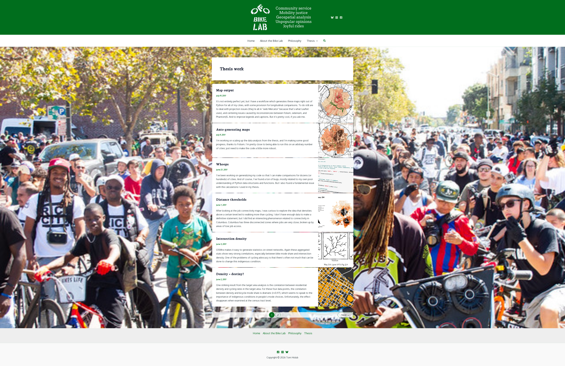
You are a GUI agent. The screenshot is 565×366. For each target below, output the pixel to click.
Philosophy (294, 333)
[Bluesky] (332, 17)
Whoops (222, 164)
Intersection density (231, 238)
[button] (316, 41)
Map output (225, 90)
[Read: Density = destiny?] (335, 286)
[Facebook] (341, 17)
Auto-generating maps (233, 129)
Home (256, 333)
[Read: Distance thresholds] (335, 212)
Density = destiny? (230, 273)
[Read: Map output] (335, 103)
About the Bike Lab (274, 333)
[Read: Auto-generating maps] (335, 140)
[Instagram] (336, 17)
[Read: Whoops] (335, 175)
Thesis (308, 333)
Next (345, 314)
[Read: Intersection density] (335, 249)
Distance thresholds (231, 199)
